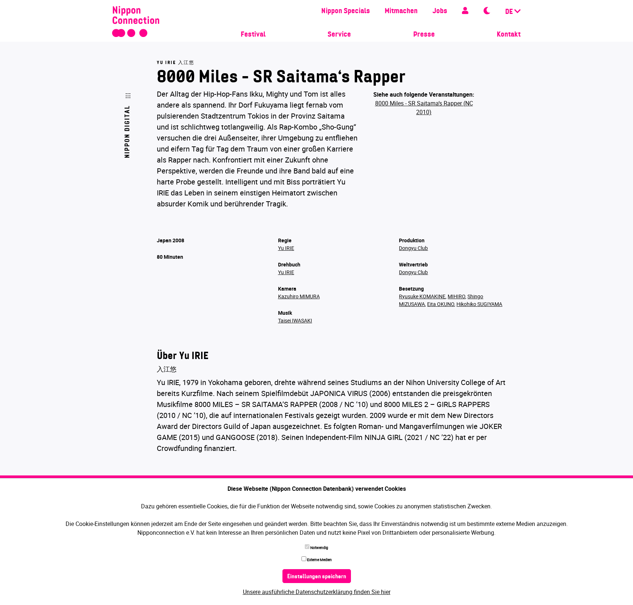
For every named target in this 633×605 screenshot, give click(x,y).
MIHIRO (456, 296)
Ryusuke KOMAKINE (422, 296)
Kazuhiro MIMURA (299, 296)
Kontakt (509, 34)
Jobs (439, 11)
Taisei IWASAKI (295, 320)
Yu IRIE (286, 247)
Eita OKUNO (440, 303)
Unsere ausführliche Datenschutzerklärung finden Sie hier (316, 592)
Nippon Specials (345, 11)
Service (339, 34)
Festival (253, 34)
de (509, 12)
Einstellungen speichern (316, 577)
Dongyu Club (413, 247)
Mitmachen (401, 11)
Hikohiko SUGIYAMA (479, 303)
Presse (424, 34)
